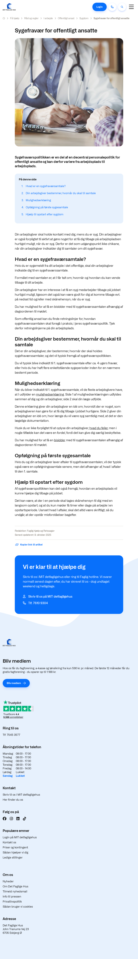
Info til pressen (12, 896)
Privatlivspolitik (12, 901)
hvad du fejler (98, 428)
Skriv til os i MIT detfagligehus (21, 794)
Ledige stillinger (13, 857)
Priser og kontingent (15, 847)
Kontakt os (9, 842)
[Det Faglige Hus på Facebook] (4, 818)
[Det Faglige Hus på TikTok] (24, 818)
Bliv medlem (14, 683)
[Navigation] (131, 7)
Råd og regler (31, 18)
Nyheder (8, 881)
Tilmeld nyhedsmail (15, 891)
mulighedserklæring (50, 394)
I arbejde (48, 18)
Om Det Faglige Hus (15, 886)
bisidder (59, 440)
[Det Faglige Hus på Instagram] (11, 818)
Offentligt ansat (66, 18)
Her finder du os (13, 799)
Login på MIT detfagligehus (20, 837)
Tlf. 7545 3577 (11, 734)
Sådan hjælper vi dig (15, 852)
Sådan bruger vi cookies (18, 906)
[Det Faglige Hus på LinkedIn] (18, 818)
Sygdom (84, 18)
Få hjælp (14, 18)
